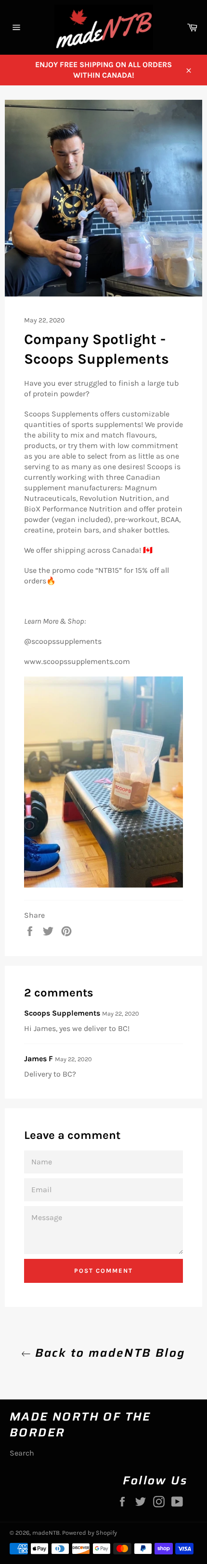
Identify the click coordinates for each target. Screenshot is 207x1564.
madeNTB (46, 1532)
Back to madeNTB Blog (108, 1353)
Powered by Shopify (89, 1532)
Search (22, 1452)
